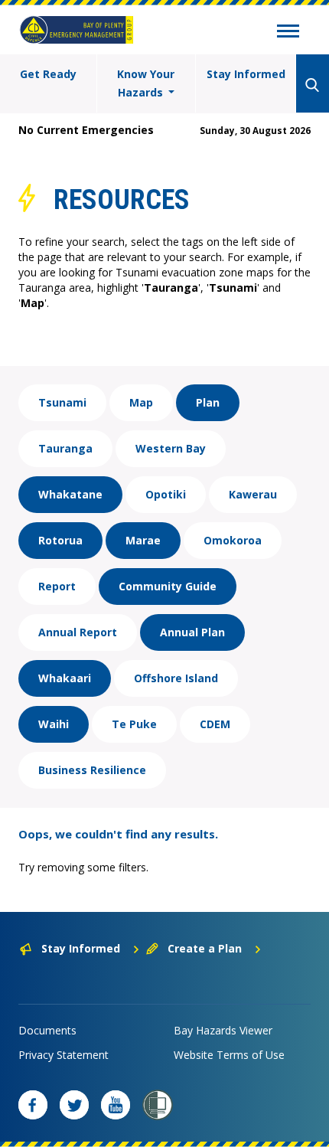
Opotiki (165, 494)
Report (57, 586)
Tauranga (65, 448)
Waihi (53, 724)
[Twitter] (74, 1104)
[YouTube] (115, 1104)
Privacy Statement (63, 1054)
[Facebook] (32, 1104)
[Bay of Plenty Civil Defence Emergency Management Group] (76, 29)
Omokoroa (233, 540)
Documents (47, 1030)
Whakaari (64, 678)
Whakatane (70, 494)
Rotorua (60, 540)
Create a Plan (204, 948)
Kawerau (253, 494)
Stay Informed (246, 74)
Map (141, 402)
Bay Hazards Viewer (223, 1030)
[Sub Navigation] (288, 33)
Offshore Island (176, 678)
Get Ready (48, 74)
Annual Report (77, 632)
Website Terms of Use (229, 1054)
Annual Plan (192, 632)
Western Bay (170, 448)
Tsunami (62, 402)
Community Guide (168, 586)
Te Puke (134, 724)
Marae (143, 540)
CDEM (215, 724)
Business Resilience (92, 770)
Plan (208, 402)
